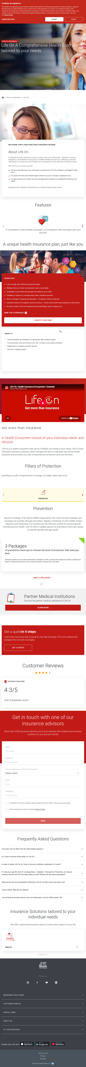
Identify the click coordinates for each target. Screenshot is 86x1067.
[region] (43, 12)
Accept (54, 19)
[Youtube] (46, 982)
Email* (7, 780)
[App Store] (27, 1044)
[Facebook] (37, 982)
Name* (7, 747)
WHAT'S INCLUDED (42, 578)
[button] (82, 226)
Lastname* (9, 758)
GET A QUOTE (18, 648)
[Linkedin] (56, 982)
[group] (43, 495)
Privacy (43, 1056)
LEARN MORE (43, 608)
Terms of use (43, 1053)
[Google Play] (42, 1044)
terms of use (40, 809)
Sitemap (43, 1059)
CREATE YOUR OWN (43, 320)
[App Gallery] (58, 1044)
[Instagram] (27, 982)
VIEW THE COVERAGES (14, 313)
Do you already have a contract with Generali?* (21, 769)
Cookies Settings (8, 19)
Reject (73, 19)
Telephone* (9, 791)
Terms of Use (8, 15)
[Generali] (43, 965)
